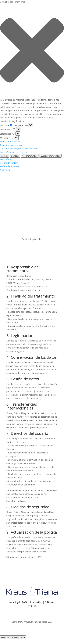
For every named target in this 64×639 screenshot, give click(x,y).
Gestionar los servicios (11, 145)
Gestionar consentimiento (13, 637)
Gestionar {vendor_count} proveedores (18, 148)
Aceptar (4, 155)
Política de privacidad (10, 166)
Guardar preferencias (50, 155)
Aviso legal (5, 169)
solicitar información (32, 210)
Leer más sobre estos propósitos (16, 152)
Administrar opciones (10, 141)
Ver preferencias (30, 155)
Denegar (15, 155)
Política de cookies (9, 162)
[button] (32, 51)
